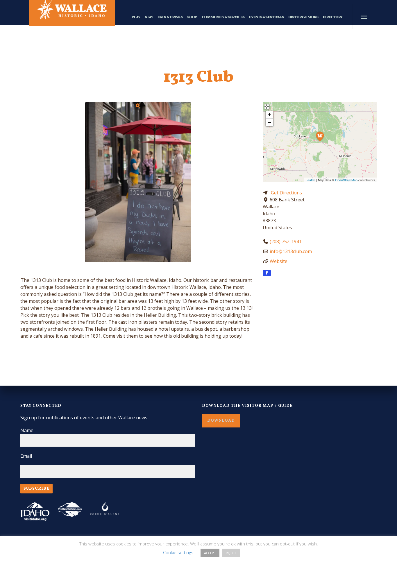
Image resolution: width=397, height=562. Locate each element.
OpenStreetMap (346, 180)
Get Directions (286, 192)
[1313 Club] (320, 135)
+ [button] (269, 115)
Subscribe (36, 488)
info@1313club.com (291, 251)
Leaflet (310, 180)
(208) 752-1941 (286, 241)
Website (278, 261)
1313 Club (199, 78)
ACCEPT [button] (210, 553)
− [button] (269, 122)
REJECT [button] (231, 553)
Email (26, 456)
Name (26, 430)
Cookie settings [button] (178, 552)
